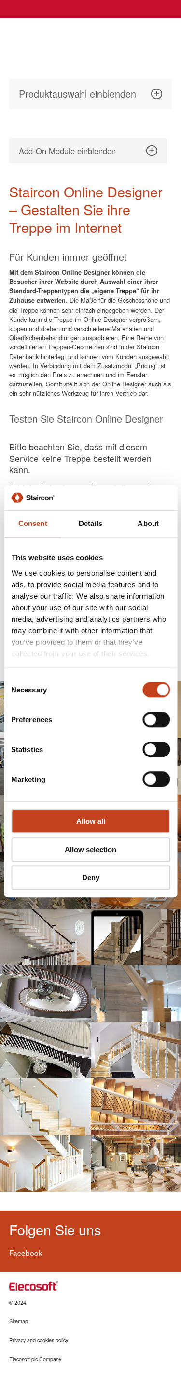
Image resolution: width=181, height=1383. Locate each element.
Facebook (25, 1252)
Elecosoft (33, 1286)
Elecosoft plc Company (35, 1359)
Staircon (44, 37)
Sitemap (18, 1321)
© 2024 (17, 1302)
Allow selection (90, 849)
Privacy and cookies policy (38, 1340)
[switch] (156, 720)
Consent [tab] (32, 524)
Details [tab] (90, 524)
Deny (90, 878)
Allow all (90, 822)
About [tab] (148, 524)
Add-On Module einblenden (67, 150)
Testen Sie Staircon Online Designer (86, 418)
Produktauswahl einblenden (77, 94)
